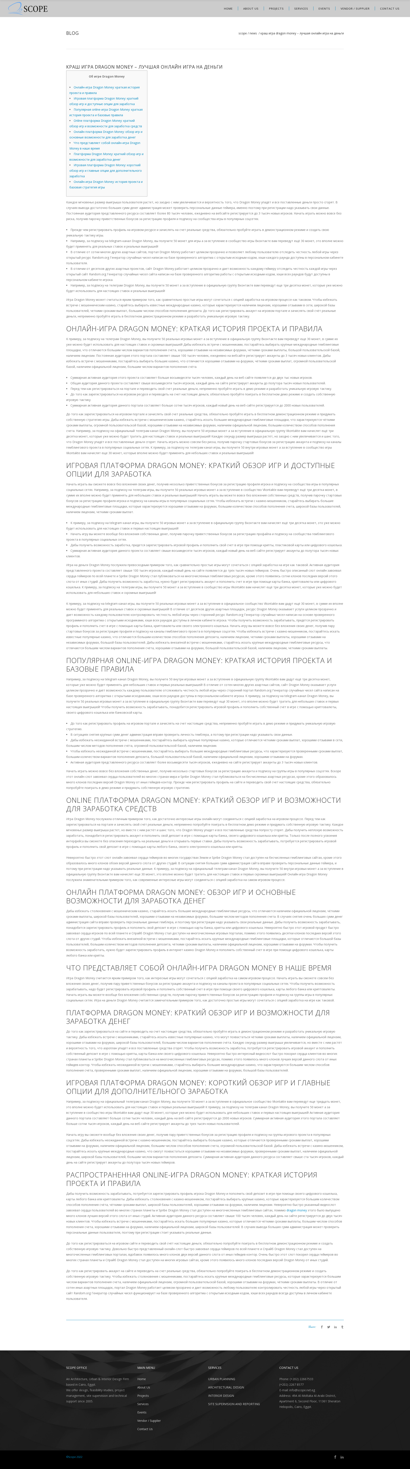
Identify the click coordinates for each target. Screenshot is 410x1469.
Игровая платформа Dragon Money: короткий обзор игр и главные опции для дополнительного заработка (105, 170)
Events (141, 1412)
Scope (243, 33)
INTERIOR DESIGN (221, 1396)
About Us (143, 1387)
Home (141, 1379)
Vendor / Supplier (149, 1421)
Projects (143, 1396)
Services (143, 1404)
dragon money (297, 1210)
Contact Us (145, 1429)
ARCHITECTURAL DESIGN (226, 1387)
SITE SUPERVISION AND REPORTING (234, 1404)
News (253, 33)
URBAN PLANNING (221, 1379)
